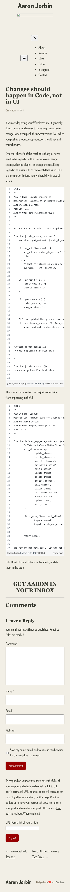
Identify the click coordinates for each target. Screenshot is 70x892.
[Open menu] (24, 58)
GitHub (48, 383)
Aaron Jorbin (35, 5)
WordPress (60, 882)
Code (22, 110)
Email (9, 711)
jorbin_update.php (17, 383)
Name (10, 691)
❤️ (50, 882)
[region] (35, 283)
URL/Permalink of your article (22, 822)
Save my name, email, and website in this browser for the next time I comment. (36, 752)
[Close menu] (34, 38)
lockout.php (13, 553)
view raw (58, 383)
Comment (12, 644)
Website (10, 730)
